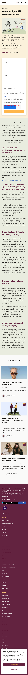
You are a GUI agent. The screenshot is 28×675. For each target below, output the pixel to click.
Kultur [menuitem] (3, 526)
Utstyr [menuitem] (3, 570)
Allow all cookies (14, 664)
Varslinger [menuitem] (4, 558)
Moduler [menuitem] (4, 540)
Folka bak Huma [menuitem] (5, 598)
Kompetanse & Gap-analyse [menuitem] (8, 567)
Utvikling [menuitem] (4, 529)
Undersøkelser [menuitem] (5, 543)
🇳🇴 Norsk (18, 2)
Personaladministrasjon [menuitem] (7, 523)
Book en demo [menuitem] (5, 630)
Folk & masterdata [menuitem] (6, 546)
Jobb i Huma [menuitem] (5, 595)
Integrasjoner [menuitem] (5, 535)
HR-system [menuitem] (4, 648)
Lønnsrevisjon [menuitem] (5, 588)
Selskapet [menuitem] (4, 592)
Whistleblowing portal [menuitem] (7, 613)
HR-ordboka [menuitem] (5, 645)
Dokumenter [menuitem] (5, 573)
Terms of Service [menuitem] (5, 601)
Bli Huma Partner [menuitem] (6, 616)
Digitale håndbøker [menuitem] (6, 549)
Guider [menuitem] (3, 642)
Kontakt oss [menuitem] (4, 624)
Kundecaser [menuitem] (4, 636)
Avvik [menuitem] (3, 555)
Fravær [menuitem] (3, 561)
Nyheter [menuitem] (4, 579)
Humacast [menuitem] (4, 639)
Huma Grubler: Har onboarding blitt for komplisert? (13, 459)
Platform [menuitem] (4, 517)
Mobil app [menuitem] (4, 532)
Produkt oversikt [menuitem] (6, 520)
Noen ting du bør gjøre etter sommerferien (12, 383)
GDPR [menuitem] (3, 610)
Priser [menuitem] (3, 627)
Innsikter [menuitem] (4, 582)
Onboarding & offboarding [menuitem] (8, 564)
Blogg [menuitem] (3, 633)
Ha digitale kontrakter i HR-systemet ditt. (11, 180)
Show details (14, 669)
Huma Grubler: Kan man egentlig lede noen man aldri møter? (12, 421)
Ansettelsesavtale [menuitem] (6, 576)
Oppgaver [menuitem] (4, 585)
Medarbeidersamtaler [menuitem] (7, 552)
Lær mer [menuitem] (4, 621)
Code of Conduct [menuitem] (6, 604)
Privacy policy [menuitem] (5, 607)
